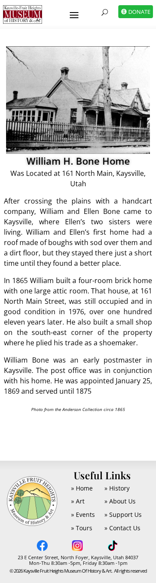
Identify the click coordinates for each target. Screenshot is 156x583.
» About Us (120, 501)
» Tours (81, 528)
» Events (83, 514)
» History (117, 488)
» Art (77, 501)
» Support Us (123, 514)
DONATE (139, 12)
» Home (82, 488)
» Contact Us (122, 528)
